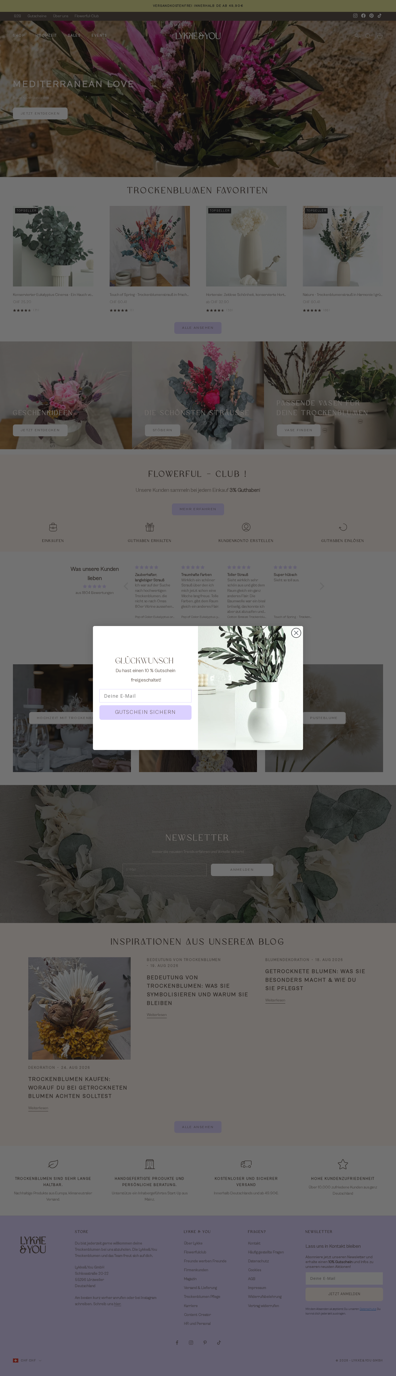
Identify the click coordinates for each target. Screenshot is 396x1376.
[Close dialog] (296, 633)
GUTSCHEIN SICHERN (145, 712)
